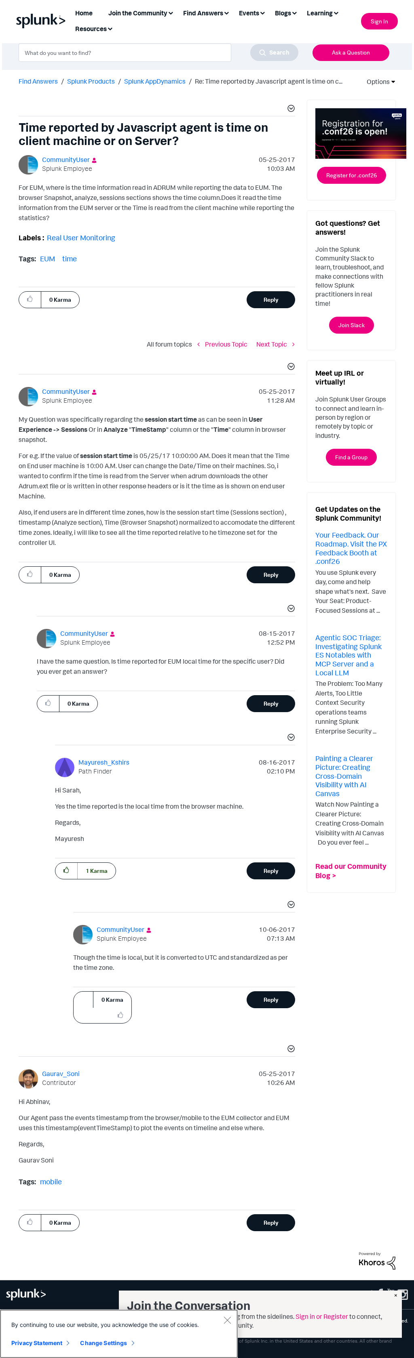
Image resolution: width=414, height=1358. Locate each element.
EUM (47, 258)
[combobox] (158, 52)
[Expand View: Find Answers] (226, 12)
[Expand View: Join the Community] (171, 12)
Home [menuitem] (84, 13)
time (69, 258)
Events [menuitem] (249, 13)
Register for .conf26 (351, 175)
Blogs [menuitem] (283, 13)
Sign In (379, 21)
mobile (51, 1181)
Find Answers (38, 81)
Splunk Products (91, 81)
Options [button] (375, 82)
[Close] (227, 1320)
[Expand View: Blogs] (294, 12)
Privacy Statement (36, 1342)
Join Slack (351, 325)
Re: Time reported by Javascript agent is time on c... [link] (268, 81)
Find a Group (351, 457)
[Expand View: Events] (262, 12)
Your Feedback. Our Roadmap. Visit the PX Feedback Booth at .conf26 (351, 547)
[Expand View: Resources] (110, 28)
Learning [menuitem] (320, 13)
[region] (119, 1334)
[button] (290, 109)
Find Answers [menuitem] (203, 13)
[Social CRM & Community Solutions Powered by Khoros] (377, 1260)
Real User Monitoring (81, 237)
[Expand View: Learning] (336, 12)
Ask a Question (351, 52)
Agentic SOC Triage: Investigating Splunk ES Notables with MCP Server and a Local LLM (348, 655)
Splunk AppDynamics (155, 81)
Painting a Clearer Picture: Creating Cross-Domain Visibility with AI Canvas (344, 775)
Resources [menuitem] (91, 29)
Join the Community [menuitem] (137, 13)
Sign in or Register (322, 1316)
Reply (271, 299)
